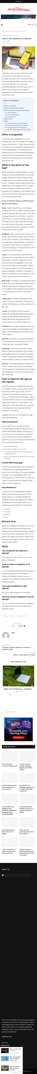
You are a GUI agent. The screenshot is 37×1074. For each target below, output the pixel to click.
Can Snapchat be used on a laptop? (17, 123)
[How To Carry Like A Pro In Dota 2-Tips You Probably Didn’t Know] (5, 1050)
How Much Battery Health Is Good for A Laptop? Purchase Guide (26, 809)
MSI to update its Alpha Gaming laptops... (15, 1068)
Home (3, 31)
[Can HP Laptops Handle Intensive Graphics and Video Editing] (27, 756)
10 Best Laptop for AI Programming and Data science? (9, 787)
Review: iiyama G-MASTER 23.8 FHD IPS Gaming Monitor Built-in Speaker (27, 852)
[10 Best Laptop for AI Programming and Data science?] (10, 778)
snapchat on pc (22, 616)
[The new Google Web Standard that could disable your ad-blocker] (5, 1058)
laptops (26, 557)
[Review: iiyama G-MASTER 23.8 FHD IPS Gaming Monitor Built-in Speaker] (27, 842)
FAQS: (6, 121)
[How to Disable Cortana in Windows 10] (10, 756)
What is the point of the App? (14, 108)
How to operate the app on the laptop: (17, 110)
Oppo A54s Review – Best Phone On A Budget (8, 832)
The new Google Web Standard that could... (15, 1058)
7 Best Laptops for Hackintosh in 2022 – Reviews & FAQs (9, 851)
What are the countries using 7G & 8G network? (27, 832)
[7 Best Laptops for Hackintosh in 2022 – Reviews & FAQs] (10, 842)
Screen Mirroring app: (13, 114)
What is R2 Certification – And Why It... (18, 689)
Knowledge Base (6, 35)
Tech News (16, 35)
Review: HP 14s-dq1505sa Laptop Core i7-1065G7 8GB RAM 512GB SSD (27, 788)
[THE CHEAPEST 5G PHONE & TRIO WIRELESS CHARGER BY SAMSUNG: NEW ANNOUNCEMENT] (10, 799)
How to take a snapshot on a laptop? (18, 125)
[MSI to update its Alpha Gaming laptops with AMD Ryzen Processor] (5, 1068)
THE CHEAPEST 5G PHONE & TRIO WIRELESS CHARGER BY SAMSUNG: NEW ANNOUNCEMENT (9, 810)
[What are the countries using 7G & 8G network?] (27, 822)
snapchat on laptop (9, 616)
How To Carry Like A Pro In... (15, 1049)
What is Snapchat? (10, 106)
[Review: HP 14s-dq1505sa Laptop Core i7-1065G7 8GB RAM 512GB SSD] (27, 778)
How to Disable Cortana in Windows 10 (9, 765)
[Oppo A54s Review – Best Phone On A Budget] (10, 822)
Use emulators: (11, 117)
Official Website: (12, 112)
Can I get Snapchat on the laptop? (17, 127)
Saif (8, 41)
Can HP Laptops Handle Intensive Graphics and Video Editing (26, 767)
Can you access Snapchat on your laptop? (19, 129)
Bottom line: (8, 119)
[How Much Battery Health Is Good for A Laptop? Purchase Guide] (27, 799)
